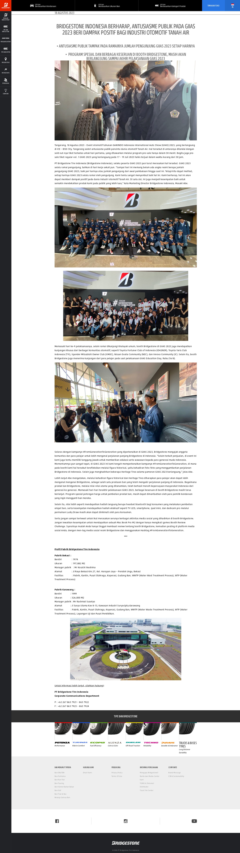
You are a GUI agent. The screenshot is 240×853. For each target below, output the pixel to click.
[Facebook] (57, 821)
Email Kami (87, 773)
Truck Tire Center (146, 790)
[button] (5, 17)
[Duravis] (170, 731)
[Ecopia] (99, 731)
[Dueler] (134, 731)
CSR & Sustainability (176, 776)
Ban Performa (60, 776)
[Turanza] (81, 731)
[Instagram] (125, 821)
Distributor (144, 787)
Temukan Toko (213, 5)
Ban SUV (58, 790)
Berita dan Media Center (149, 776)
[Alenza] (117, 731)
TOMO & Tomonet (147, 783)
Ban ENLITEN (59, 773)
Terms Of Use (117, 776)
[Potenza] (63, 731)
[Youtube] (194, 821)
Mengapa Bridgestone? (149, 773)
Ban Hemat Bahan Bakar (64, 787)
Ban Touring (59, 783)
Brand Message (174, 773)
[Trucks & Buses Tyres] (188, 731)
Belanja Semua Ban (62, 797)
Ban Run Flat (60, 780)
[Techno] (152, 731)
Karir (142, 780)
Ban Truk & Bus (60, 794)
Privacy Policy (117, 773)
